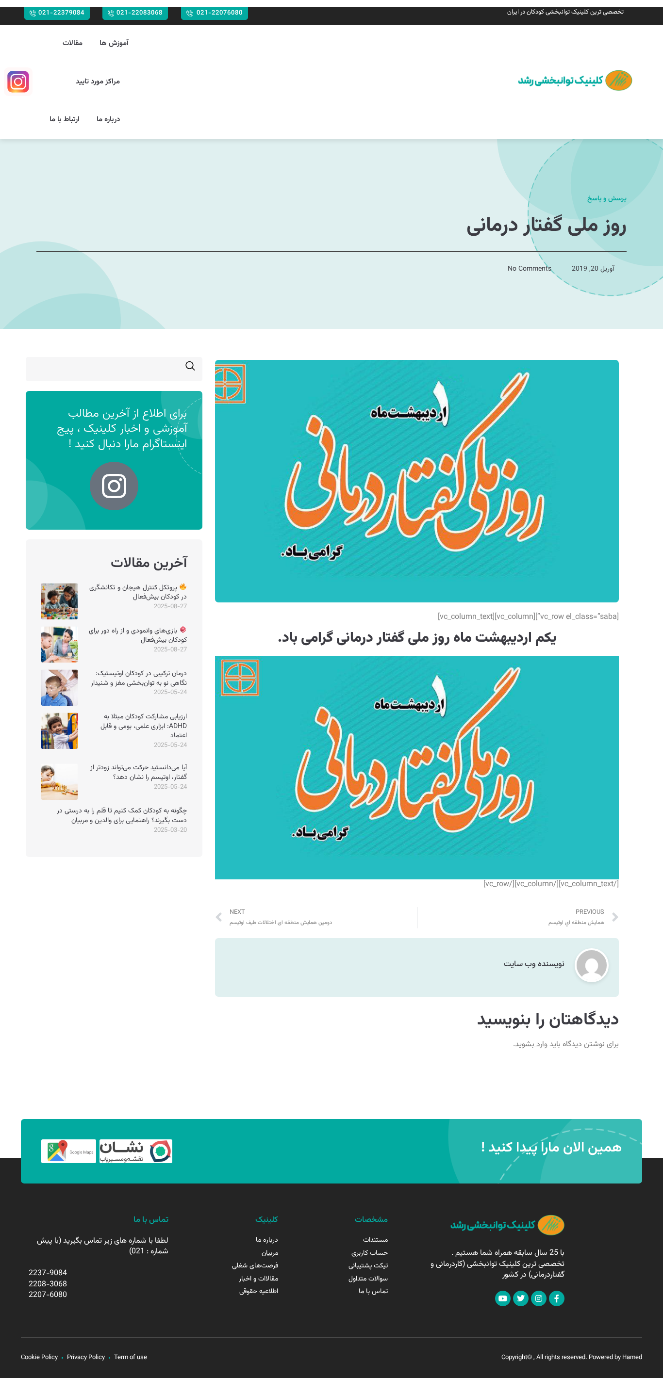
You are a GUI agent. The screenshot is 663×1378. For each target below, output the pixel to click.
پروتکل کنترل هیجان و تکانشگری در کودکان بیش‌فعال (138, 593)
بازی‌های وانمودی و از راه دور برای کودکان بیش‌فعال (138, 636)
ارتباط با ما (65, 119)
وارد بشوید (531, 1044)
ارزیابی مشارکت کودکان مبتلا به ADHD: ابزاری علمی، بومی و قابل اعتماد (143, 726)
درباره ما (108, 119)
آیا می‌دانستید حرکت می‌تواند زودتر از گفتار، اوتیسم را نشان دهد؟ (138, 772)
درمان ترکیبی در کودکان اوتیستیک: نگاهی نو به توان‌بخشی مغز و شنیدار (139, 678)
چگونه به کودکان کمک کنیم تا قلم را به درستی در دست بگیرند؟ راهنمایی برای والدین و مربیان (122, 816)
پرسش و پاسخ (607, 199)
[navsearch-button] (190, 369)
